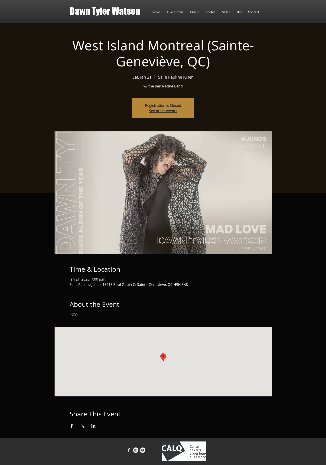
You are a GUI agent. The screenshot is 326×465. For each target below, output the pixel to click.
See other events (163, 110)
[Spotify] (142, 450)
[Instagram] (135, 450)
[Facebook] (129, 450)
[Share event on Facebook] (72, 426)
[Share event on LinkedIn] (93, 426)
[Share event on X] (83, 426)
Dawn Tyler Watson (105, 11)
